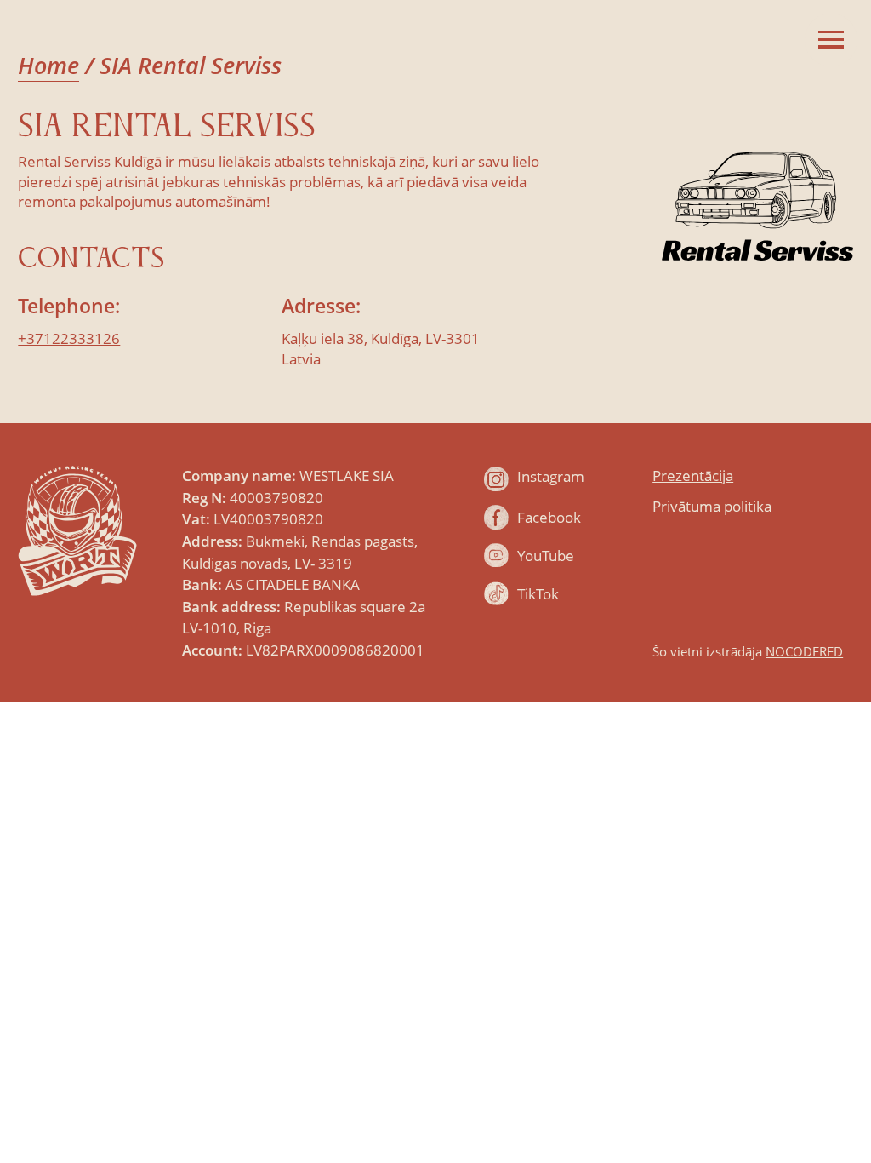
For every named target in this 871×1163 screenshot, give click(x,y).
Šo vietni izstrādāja (747, 651)
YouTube (545, 555)
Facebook (549, 517)
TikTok (538, 594)
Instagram (550, 476)
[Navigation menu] (831, 40)
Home (48, 65)
